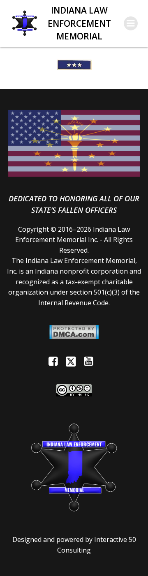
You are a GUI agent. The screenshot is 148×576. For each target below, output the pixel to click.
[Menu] (131, 23)
